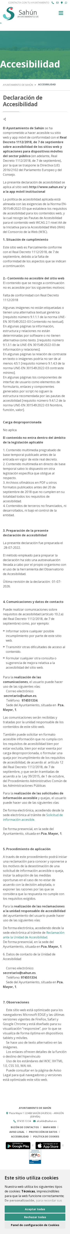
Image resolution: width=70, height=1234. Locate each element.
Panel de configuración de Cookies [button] (35, 1225)
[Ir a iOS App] (49, 1145)
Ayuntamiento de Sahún (18, 84)
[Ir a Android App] (19, 1145)
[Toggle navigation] (61, 14)
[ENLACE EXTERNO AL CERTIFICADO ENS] (35, 1156)
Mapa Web (49, 1127)
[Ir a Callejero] (62, 3)
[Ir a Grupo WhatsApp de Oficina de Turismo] (66, 3)
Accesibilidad (20, 1136)
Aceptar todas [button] (35, 1209)
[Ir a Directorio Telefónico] (53, 3)
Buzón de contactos (25, 1127)
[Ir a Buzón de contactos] (57, 3)
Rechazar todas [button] (35, 1217)
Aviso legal (16, 1132)
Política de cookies (46, 1136)
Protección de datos (43, 1132)
